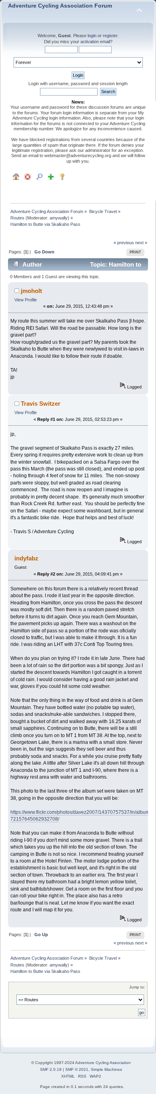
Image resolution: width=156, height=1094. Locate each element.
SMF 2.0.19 (51, 1069)
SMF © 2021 (76, 1069)
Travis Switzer (40, 403)
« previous (124, 242)
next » (141, 242)
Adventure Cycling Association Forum (60, 6)
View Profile (25, 299)
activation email (95, 41)
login (92, 35)
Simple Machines (106, 1069)
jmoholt (31, 290)
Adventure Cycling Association (103, 1062)
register (110, 35)
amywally (59, 217)
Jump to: (137, 987)
